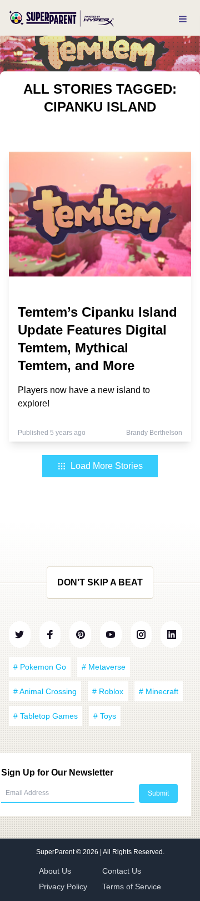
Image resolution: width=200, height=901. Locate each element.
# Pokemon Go (39, 666)
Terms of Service (131, 886)
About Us (55, 870)
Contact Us (121, 870)
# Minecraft (158, 691)
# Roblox (107, 691)
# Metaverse (104, 666)
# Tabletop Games (45, 715)
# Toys (104, 715)
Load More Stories (107, 466)
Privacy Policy (63, 886)
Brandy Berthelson (154, 433)
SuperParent (56, 852)
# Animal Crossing (45, 691)
